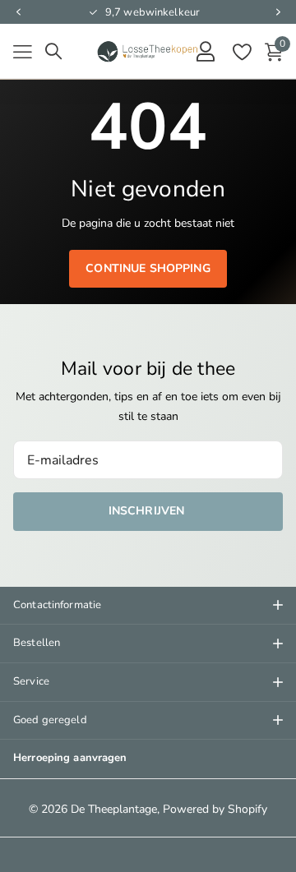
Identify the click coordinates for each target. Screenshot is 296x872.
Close (148, 606)
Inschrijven (148, 511)
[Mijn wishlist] (241, 52)
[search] (53, 51)
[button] (18, 12)
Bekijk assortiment (22, 52)
